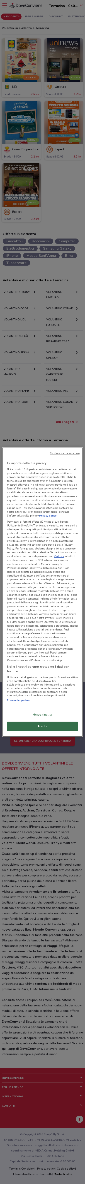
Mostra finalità (42, 714)
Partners (59, 556)
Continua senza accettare (65, 453)
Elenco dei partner (18, 700)
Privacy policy (47, 515)
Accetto (43, 726)
